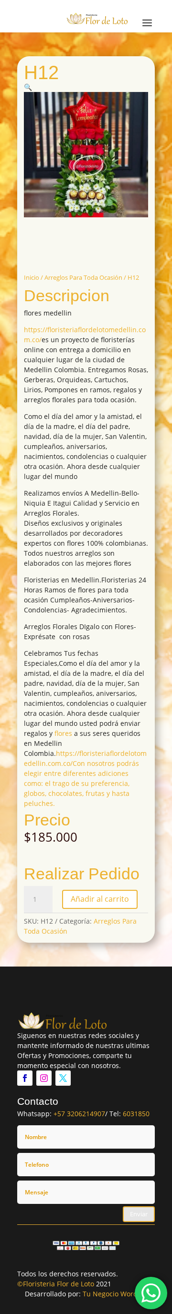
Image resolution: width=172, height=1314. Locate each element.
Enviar (139, 1214)
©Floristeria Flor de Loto (55, 1283)
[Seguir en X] (63, 1078)
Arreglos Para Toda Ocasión (83, 277)
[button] (28, 87)
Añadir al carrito (100, 899)
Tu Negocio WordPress (119, 1293)
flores (63, 733)
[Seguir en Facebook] (24, 1078)
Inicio (31, 277)
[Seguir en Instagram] (44, 1078)
